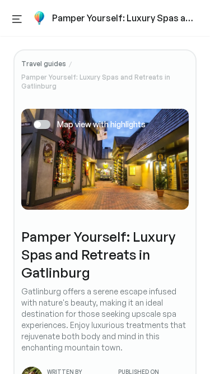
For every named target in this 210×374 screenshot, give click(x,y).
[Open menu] (17, 18)
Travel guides (43, 63)
